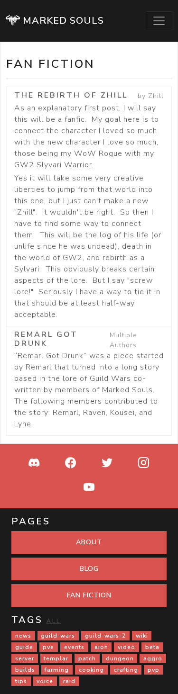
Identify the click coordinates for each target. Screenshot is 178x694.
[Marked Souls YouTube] (89, 488)
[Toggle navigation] (159, 20)
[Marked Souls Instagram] (144, 463)
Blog (89, 568)
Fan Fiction (89, 595)
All (54, 621)
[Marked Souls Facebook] (71, 463)
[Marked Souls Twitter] (107, 463)
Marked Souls (62, 20)
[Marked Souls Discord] (34, 463)
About (89, 542)
